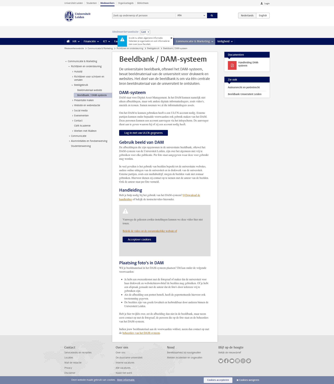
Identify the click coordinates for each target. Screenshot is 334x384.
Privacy (68, 368)
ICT (105, 41)
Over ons (120, 352)
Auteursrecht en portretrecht (244, 87)
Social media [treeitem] (81, 110)
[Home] (67, 41)
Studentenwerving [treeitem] (81, 146)
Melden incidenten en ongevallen (184, 357)
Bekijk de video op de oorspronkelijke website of (150, 231)
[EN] (263, 15)
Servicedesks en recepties (78, 352)
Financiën (90, 41)
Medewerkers (107, 3)
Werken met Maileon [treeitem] (85, 131)
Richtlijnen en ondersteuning (130, 48)
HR (74, 41)
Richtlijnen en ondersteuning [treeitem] (86, 66)
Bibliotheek (143, 3)
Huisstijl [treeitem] (78, 71)
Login (267, 3)
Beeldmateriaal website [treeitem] (89, 90)
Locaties (68, 357)
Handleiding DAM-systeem (248, 64)
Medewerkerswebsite (74, 48)
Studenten (91, 3)
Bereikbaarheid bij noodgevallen (184, 352)
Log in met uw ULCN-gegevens (143, 133)
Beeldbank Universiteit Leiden (244, 94)
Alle (179, 15)
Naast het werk (124, 373)
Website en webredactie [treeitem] (87, 105)
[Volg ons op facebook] (226, 360)
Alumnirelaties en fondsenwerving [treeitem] (89, 141)
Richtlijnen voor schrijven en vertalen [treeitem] (89, 78)
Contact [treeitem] (78, 120)
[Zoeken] (212, 15)
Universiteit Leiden (73, 3)
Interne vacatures (125, 362)
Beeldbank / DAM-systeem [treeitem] (92, 95)
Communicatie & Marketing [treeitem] (82, 61)
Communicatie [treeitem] (78, 136)
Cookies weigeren (249, 380)
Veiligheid (223, 41)
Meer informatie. (126, 380)
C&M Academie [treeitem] (82, 125)
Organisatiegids (126, 3)
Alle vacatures (123, 368)
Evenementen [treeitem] (81, 115)
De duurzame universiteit (129, 357)
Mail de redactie (72, 362)
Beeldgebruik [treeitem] (81, 85)
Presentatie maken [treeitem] (84, 100)
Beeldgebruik (153, 48)
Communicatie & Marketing (193, 41)
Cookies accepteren (218, 380)
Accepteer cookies (139, 239)
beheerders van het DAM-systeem (141, 333)
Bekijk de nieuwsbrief (229, 352)
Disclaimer (69, 373)
